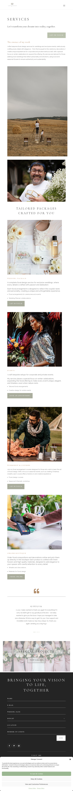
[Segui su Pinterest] (14, 746)
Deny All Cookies (36, 779)
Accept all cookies (36, 774)
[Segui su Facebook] (9, 746)
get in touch (56, 35)
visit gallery (36, 660)
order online (16, 577)
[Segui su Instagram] (19, 746)
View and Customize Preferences (36, 784)
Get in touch (16, 303)
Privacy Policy (32, 788)
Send (61, 738)
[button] (70, 759)
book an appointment (20, 395)
